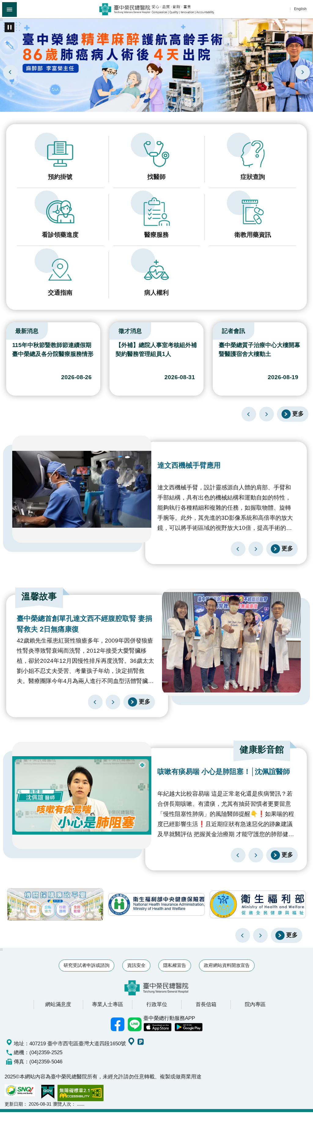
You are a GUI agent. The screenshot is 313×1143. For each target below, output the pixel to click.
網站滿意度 (58, 1004)
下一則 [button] (260, 935)
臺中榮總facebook (118, 1024)
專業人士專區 (107, 1004)
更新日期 (14, 1104)
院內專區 (255, 1004)
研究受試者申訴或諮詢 (86, 965)
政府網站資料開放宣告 (227, 965)
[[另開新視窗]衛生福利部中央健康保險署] (156, 904)
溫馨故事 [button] (39, 596)
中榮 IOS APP (157, 1027)
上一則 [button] (242, 935)
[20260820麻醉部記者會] (156, 65)
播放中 (7, 329)
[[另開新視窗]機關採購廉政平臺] (55, 904)
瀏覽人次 (62, 1104)
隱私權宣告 (174, 965)
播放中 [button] (9, 27)
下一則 (302, 72)
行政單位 (156, 1004)
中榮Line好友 (135, 1024)
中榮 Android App (189, 1027)
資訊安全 (136, 965)
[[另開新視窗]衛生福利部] (258, 904)
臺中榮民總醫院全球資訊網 (156, 9)
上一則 (10, 72)
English (300, 9)
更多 (298, 413)
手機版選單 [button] (9, 9)
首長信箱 (206, 1004)
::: (1, 19)
